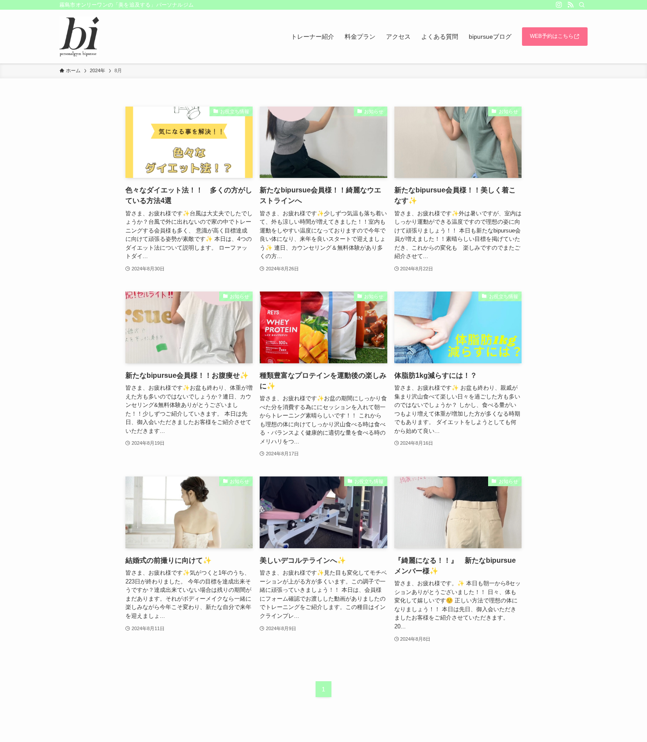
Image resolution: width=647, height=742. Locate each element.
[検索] (582, 5)
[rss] (570, 5)
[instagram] (559, 5)
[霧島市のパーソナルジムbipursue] (79, 36)
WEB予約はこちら (551, 36)
